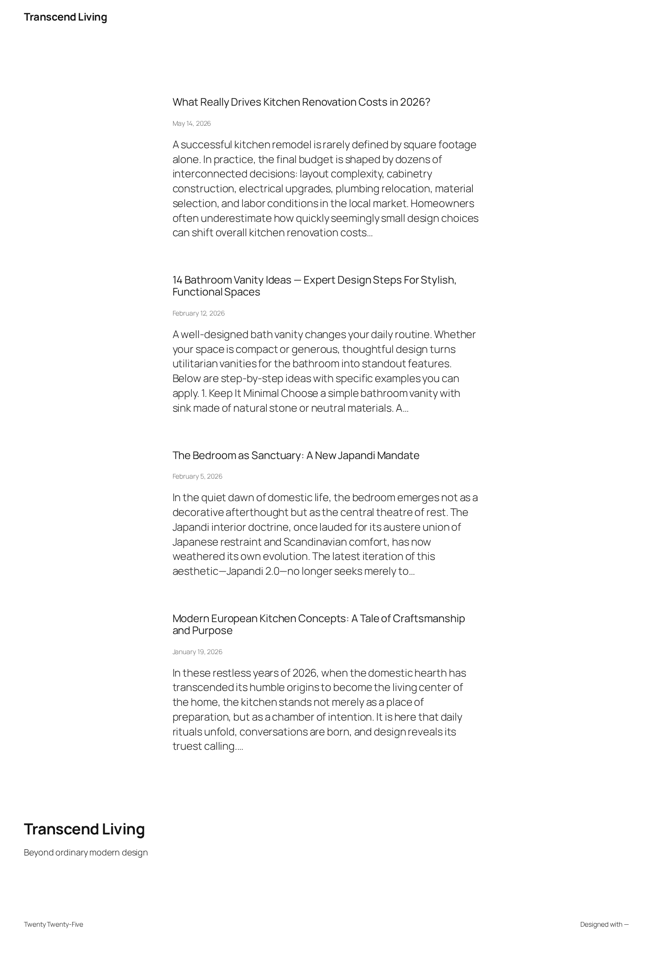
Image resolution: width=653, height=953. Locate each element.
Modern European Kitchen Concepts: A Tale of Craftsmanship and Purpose (319, 624)
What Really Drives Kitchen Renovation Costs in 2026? (302, 102)
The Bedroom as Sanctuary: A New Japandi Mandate (296, 455)
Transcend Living (65, 17)
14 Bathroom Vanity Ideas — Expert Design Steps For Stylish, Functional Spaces (315, 286)
